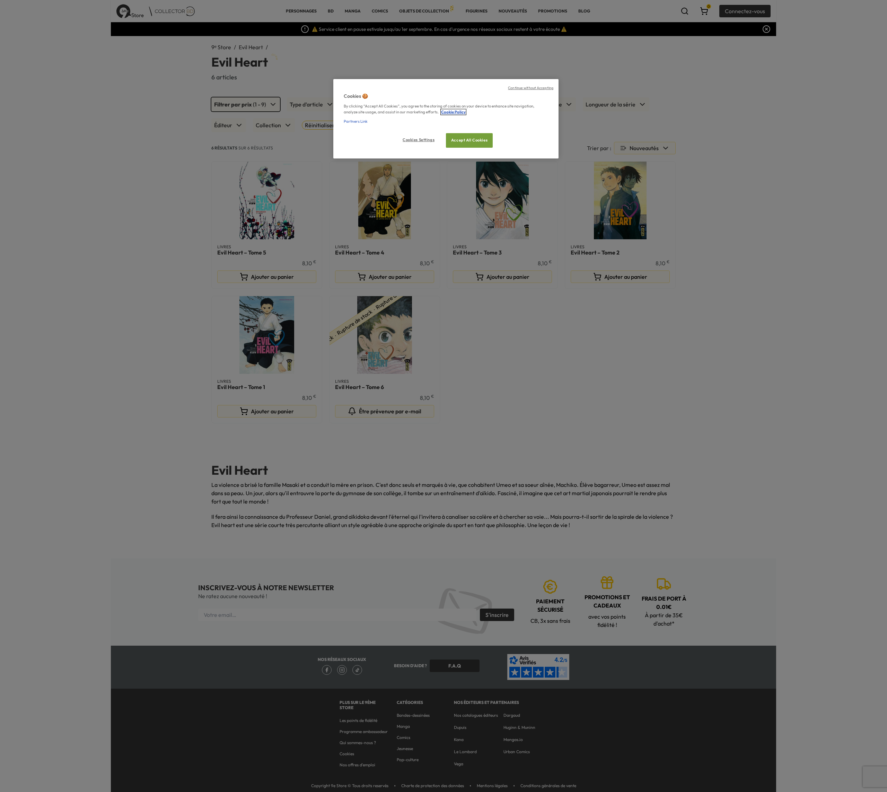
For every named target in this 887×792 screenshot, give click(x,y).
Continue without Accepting (530, 87)
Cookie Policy (453, 112)
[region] (446, 118)
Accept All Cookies (469, 140)
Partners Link (356, 121)
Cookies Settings (418, 139)
